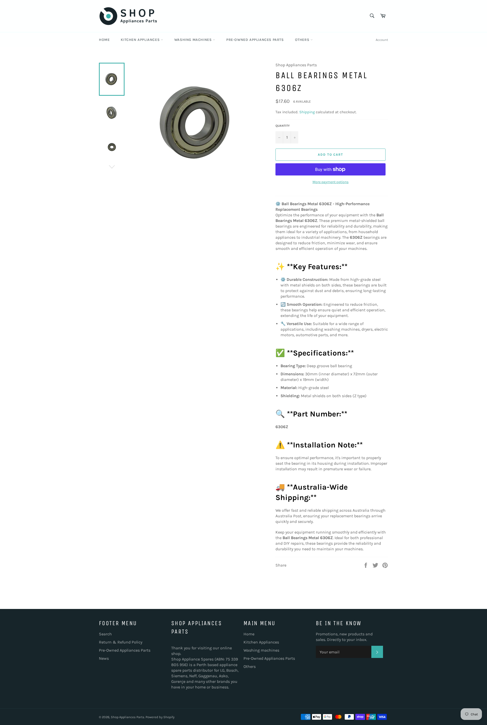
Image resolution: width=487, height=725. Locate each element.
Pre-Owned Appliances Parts (255, 40)
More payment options (330, 182)
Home (104, 40)
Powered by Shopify (160, 717)
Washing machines (193, 40)
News (104, 658)
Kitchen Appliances (141, 40)
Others (302, 40)
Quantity (282, 125)
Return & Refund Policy (120, 642)
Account (382, 40)
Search (105, 634)
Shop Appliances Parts (127, 717)
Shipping (307, 112)
